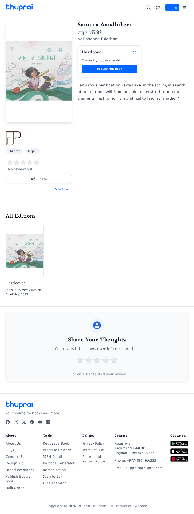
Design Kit (14, 463)
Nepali (32, 151)
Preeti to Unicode (57, 450)
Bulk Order (15, 487)
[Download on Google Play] (179, 443)
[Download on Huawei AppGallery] (179, 459)
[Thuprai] (19, 7)
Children (14, 151)
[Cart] (158, 7)
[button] (62, 189)
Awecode (139, 506)
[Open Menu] (184, 7)
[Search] (149, 7)
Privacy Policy (93, 443)
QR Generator (54, 483)
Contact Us (15, 456)
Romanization (54, 469)
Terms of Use (93, 450)
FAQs (10, 450)
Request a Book (56, 443)
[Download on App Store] (179, 451)
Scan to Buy (52, 476)
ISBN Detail (52, 456)
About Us (13, 443)
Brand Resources (20, 469)
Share (42, 179)
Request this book (109, 69)
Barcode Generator (59, 463)
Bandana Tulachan (100, 38)
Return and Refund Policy (93, 458)
